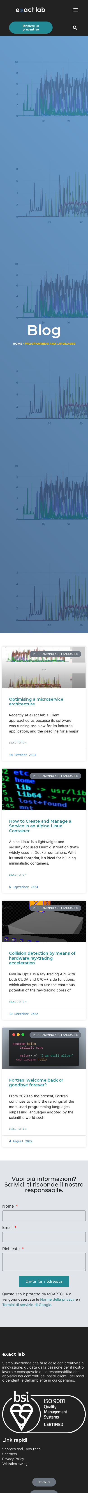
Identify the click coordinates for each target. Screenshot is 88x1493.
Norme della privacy (57, 1299)
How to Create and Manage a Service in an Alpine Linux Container (40, 826)
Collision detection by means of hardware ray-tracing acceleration (42, 958)
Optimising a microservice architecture (36, 702)
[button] (75, 9)
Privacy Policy (13, 1458)
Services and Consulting (21, 1449)
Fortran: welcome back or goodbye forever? (36, 1083)
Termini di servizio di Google (26, 1304)
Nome (8, 1206)
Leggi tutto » (18, 742)
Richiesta (11, 1249)
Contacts (9, 1454)
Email (8, 1228)
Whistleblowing (15, 1463)
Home (17, 344)
